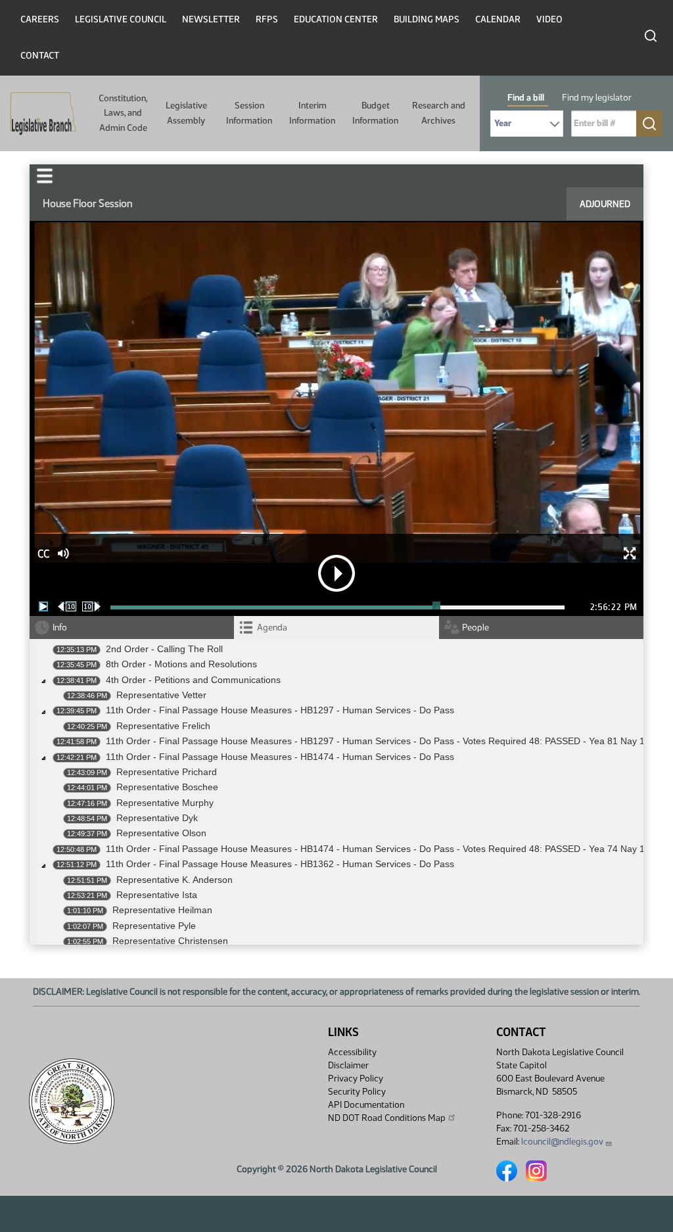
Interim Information (312, 113)
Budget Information (375, 113)
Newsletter (211, 19)
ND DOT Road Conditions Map (387, 1118)
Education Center (336, 19)
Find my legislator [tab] (597, 97)
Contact (39, 55)
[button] (45, 176)
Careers (39, 19)
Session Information (249, 113)
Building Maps (426, 19)
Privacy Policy (355, 1078)
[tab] (336, 627)
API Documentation (366, 1104)
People (475, 627)
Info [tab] (60, 627)
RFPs (267, 19)
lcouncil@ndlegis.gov (562, 1141)
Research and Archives (438, 113)
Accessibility (352, 1052)
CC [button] (43, 554)
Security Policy (357, 1091)
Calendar (498, 19)
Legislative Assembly (186, 113)
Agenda (272, 627)
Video (549, 19)
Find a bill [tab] (525, 97)
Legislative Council (120, 19)
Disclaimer (348, 1065)
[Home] (39, 113)
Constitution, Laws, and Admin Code (123, 113)
